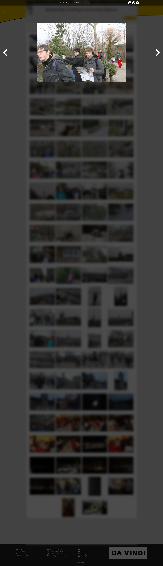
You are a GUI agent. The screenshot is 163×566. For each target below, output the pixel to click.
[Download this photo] (129, 2)
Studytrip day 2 (85, 3)
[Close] (137, 2)
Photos (60, 3)
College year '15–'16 (71, 3)
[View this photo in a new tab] (133, 2)
